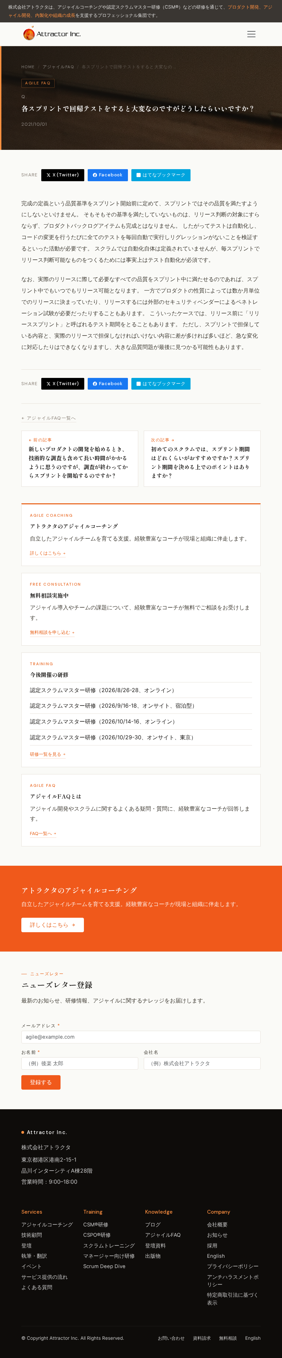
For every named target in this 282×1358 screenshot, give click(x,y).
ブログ (153, 1225)
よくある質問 (36, 1287)
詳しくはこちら (45, 553)
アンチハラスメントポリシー (233, 1281)
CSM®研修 (95, 1225)
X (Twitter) (66, 175)
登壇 (26, 1246)
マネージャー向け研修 (109, 1256)
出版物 (153, 1256)
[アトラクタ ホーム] (52, 34)
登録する (41, 1082)
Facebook (111, 175)
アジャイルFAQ (58, 67)
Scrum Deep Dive (104, 1266)
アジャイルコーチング (47, 1225)
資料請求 (202, 1338)
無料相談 (228, 1338)
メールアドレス (40, 1026)
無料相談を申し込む (50, 632)
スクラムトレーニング (109, 1246)
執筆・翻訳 (34, 1256)
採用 (212, 1246)
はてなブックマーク (164, 175)
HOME (28, 67)
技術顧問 (31, 1235)
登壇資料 (155, 1246)
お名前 (31, 1052)
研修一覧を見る (45, 754)
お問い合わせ (171, 1338)
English (216, 1256)
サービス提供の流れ (44, 1277)
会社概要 (217, 1225)
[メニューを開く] (251, 34)
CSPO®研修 (97, 1235)
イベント (31, 1266)
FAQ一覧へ (41, 833)
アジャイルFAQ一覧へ (51, 418)
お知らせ (217, 1235)
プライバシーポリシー (233, 1266)
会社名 (151, 1052)
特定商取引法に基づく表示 (233, 1299)
